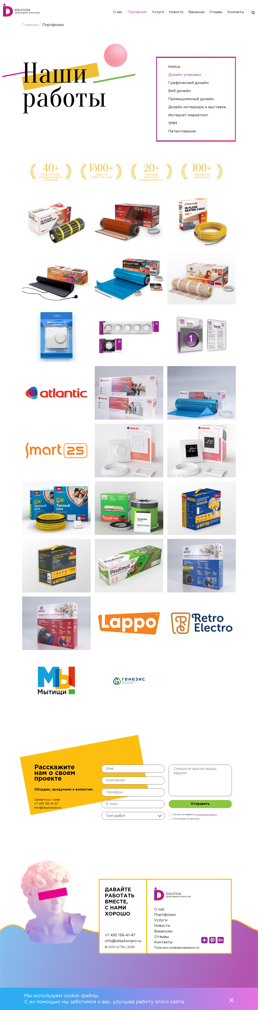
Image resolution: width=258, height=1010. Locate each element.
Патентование (182, 131)
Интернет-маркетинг (188, 115)
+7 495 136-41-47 (46, 804)
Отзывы (215, 12)
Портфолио (137, 12)
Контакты (236, 12)
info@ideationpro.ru (47, 808)
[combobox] (132, 816)
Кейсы (174, 66)
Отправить (200, 803)
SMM (172, 123)
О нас (117, 12)
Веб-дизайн (179, 91)
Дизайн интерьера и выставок (197, 107)
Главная (30, 25)
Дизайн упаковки (184, 75)
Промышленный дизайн (191, 99)
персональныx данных (206, 814)
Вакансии (196, 12)
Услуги (158, 12)
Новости (176, 12)
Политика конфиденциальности (176, 948)
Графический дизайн (188, 83)
